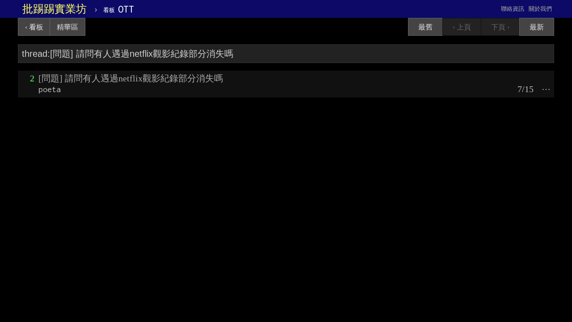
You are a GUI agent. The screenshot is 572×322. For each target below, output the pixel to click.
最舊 (425, 27)
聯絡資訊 (512, 9)
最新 (537, 27)
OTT (118, 9)
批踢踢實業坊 (54, 9)
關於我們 (540, 9)
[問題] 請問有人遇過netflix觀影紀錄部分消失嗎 (130, 78)
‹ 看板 (34, 27)
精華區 (67, 27)
